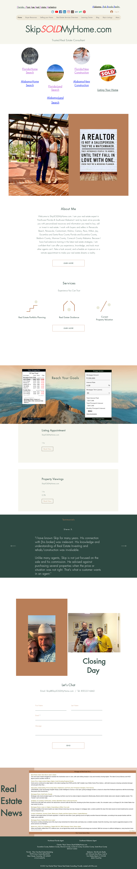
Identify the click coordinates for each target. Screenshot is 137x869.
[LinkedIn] (64, 11)
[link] (68, 430)
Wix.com (94, 866)
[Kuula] (52, 11)
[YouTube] (56, 11)
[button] (31, 17)
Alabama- (26, 81)
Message (38, 726)
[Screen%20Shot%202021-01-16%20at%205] (76, 11)
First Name (39, 705)
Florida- (26, 69)
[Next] (123, 546)
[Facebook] (60, 11)
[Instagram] (68, 11)
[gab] (80, 11)
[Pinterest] (84, 11)
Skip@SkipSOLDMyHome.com (60, 690)
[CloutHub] (72, 11)
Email (37, 715)
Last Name (74, 705)
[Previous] (13, 546)
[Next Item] (114, 155)
